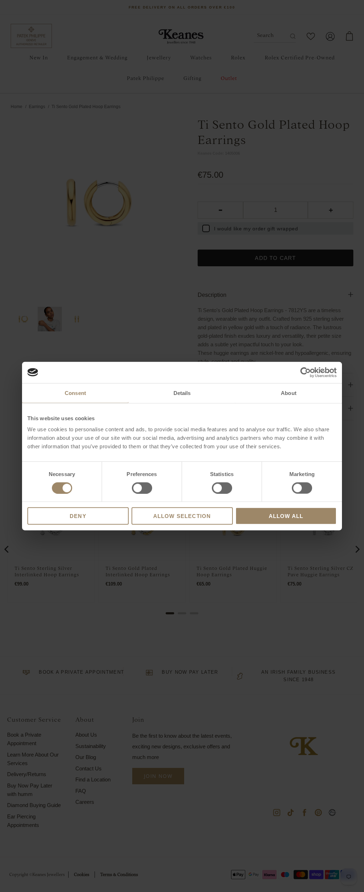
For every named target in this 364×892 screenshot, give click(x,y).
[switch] (142, 487)
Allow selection (182, 516)
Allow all (286, 516)
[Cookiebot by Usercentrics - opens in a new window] (305, 372)
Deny (78, 516)
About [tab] (288, 393)
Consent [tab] (75, 393)
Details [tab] (182, 393)
